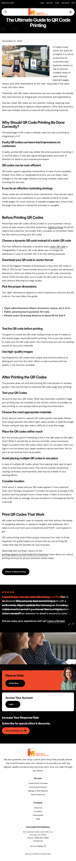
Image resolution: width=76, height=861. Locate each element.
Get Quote (65, 3)
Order (57, 3)
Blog (38, 819)
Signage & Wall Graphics (38, 791)
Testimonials (38, 815)
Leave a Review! (56, 621)
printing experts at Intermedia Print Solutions (25, 554)
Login (42, 3)
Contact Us (38, 841)
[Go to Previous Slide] (69, 623)
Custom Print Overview (38, 783)
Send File (49, 3)
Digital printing (55, 227)
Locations (38, 811)
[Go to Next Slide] (72, 624)
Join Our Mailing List (14, 730)
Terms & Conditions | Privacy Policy (38, 854)
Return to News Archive (15, 572)
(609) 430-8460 (7, 3)
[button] (5, 12)
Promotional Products (38, 787)
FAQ (73, 3)
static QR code (57, 246)
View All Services (38, 794)
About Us (38, 808)
